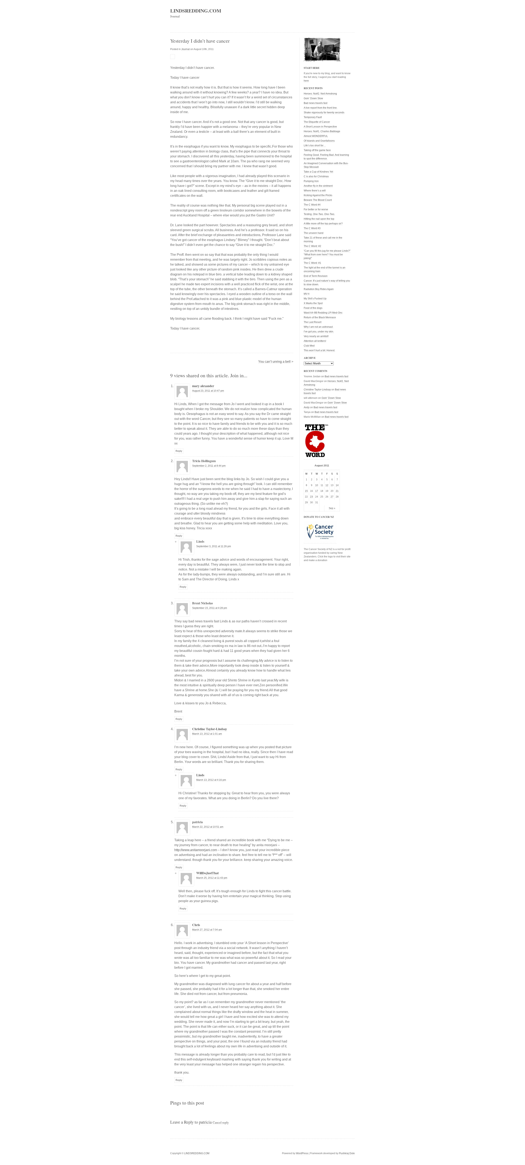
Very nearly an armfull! (316, 336)
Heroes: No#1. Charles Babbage (322, 131)
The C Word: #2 (312, 246)
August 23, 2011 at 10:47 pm (208, 390)
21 (337, 491)
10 (316, 485)
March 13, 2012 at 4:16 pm (211, 780)
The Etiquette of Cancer (317, 121)
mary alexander (203, 385)
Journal (185, 49)
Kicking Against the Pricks (318, 195)
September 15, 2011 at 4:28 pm (209, 608)
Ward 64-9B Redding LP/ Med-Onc (323, 312)
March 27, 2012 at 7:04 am (207, 929)
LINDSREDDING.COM (195, 10)
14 (337, 485)
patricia (205, 1122)
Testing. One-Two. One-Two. (319, 214)
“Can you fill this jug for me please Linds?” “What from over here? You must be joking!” (327, 254)
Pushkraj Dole (347, 1153)
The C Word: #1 (312, 262)
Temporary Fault (313, 117)
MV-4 (306, 293)
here (306, 80)
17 (316, 491)
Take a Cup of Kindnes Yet (318, 171)
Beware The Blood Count (318, 200)
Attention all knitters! (315, 341)
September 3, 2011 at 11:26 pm (213, 546)
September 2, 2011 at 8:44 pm (209, 465)
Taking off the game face (317, 150)
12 (326, 485)
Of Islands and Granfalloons (319, 140)
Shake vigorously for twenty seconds (324, 112)
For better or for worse (316, 209)
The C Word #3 (312, 228)
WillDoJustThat (207, 873)
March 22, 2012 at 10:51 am (207, 826)
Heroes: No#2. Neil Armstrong (320, 93)
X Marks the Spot (313, 303)
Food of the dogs (313, 308)
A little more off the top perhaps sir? (323, 223)
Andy (306, 407)
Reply (179, 451)
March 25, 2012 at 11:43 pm (211, 877)
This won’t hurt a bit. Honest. (319, 350)
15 (306, 491)
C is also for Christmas (316, 176)
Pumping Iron (311, 181)
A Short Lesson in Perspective (320, 126)
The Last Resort (312, 322)
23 (311, 496)
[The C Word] (316, 457)
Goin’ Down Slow (313, 98)
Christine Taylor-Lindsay (209, 728)
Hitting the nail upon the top (319, 218)
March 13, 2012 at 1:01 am (207, 733)
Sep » (332, 508)
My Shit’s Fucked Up (315, 298)
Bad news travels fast (315, 103)
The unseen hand (313, 233)
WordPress (302, 1153)
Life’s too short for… (315, 145)
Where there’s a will (315, 190)
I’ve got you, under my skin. (319, 331)
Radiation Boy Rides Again (319, 289)
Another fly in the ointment (318, 185)
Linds (200, 775)
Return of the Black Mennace (320, 317)
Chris (196, 924)
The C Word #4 (312, 204)
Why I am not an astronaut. (318, 326)
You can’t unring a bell (274, 361)
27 (332, 496)
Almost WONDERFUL (316, 136)
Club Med (309, 345)
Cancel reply (221, 1122)
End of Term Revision (316, 276)
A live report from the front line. (320, 107)
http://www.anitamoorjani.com (195, 850)
